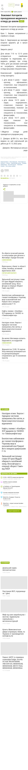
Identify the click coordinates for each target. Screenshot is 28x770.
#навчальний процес (16, 163)
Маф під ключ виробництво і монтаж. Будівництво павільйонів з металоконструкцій (13, 618)
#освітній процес (12, 164)
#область (3, 163)
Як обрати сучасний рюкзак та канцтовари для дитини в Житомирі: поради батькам (13, 255)
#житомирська (22, 162)
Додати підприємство (14, 511)
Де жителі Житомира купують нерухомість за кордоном (13, 339)
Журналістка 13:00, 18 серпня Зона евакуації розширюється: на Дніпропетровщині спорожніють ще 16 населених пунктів (14, 353)
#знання (3, 166)
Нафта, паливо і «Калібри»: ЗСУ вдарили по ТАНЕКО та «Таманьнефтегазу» (12, 313)
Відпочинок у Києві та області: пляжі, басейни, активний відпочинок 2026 (14, 268)
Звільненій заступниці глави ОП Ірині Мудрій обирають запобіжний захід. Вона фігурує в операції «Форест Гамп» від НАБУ (13, 283)
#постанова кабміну (10, 166)
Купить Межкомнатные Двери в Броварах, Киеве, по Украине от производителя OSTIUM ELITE (13, 632)
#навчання (19, 164)
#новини (24, 163)
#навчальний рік (5, 162)
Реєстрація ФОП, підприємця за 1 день (13, 592)
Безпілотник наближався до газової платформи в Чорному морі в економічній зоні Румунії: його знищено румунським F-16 (14, 299)
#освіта (8, 163)
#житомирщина (13, 162)
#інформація (4, 164)
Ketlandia (7, 170)
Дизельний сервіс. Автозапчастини (9, 569)
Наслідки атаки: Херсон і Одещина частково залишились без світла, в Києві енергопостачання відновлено (12, 326)
